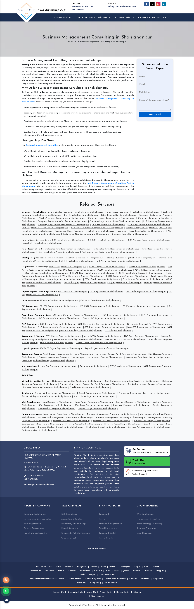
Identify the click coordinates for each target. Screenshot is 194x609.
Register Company (63, 17)
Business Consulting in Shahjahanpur (152, 421)
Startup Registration (32, 258)
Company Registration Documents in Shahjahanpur (63, 225)
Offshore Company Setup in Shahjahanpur (75, 315)
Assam (93, 567)
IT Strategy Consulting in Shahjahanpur (105, 427)
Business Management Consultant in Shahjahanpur (112, 414)
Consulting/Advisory (32, 414)
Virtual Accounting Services (36, 381)
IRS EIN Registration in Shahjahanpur (106, 240)
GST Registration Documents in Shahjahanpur (101, 324)
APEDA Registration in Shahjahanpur (67, 267)
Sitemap (137, 592)
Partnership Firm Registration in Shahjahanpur (116, 249)
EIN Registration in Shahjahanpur (68, 240)
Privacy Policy (106, 592)
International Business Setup (36, 240)
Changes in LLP (69, 538)
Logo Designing (144, 533)
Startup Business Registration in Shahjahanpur (131, 258)
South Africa (111, 583)
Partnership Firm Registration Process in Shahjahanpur (108, 252)
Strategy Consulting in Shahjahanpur (123, 424)
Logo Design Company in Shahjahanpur (94, 402)
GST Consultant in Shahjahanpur (125, 366)
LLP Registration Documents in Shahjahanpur (45, 228)
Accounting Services (32, 354)
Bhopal (92, 575)
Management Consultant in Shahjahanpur (63, 414)
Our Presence (97, 596)
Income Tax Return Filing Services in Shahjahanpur (77, 340)
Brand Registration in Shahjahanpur (97, 393)
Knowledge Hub (75, 592)
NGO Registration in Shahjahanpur (118, 215)
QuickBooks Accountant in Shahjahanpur (89, 388)
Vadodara (49, 571)
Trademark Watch (107, 533)
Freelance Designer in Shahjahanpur (131, 405)
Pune (108, 571)
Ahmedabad (35, 571)
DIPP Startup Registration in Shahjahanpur (118, 261)
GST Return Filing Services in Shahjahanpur (81, 331)
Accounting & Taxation (33, 336)
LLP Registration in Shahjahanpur (81, 215)
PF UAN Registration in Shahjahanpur (99, 306)
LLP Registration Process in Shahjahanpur (149, 225)
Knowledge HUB (146, 17)
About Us (91, 592)
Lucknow (148, 571)
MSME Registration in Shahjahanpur (147, 267)
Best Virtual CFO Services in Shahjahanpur (125, 340)
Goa (146, 567)
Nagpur (160, 571)
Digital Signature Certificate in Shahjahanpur (107, 349)
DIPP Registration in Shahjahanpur (77, 261)
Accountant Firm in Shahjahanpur (105, 357)
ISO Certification (30, 301)
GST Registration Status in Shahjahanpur (104, 327)
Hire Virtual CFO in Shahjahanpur (56, 343)
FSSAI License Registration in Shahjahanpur (46, 273)
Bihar (103, 567)
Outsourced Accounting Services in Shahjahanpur (76, 381)
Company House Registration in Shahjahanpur (141, 231)
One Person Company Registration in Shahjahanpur (133, 212)
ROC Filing (27, 375)
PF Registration (30, 306)
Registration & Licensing (34, 267)
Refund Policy (123, 592)
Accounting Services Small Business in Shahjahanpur (121, 354)
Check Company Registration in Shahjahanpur (62, 218)
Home (70, 42)
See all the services (97, 549)
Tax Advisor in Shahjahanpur (93, 366)
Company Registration (33, 212)
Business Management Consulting (42, 145)
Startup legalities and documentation (150, 450)
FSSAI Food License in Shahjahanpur (102, 279)
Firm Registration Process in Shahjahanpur (58, 252)
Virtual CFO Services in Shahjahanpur (102, 336)
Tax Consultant (29, 366)
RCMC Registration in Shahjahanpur (107, 267)
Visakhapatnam (107, 575)
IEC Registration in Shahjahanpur (106, 292)
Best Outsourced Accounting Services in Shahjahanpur (132, 381)
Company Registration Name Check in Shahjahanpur (115, 221)
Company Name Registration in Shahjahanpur (111, 218)
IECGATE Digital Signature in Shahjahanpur (61, 349)
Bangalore (82, 567)
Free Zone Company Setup (36, 315)
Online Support (145, 472)
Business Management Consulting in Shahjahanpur (121, 418)
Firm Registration (31, 249)
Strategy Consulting (146, 528)
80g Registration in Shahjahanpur (124, 283)
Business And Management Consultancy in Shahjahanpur (65, 418)
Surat (116, 571)
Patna (112, 567)
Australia (145, 579)
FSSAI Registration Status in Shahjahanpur (127, 276)
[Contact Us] (6, 581)
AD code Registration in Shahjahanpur (153, 270)
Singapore (158, 579)
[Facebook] (146, 4)
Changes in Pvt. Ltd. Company (76, 533)
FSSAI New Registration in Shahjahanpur (93, 273)
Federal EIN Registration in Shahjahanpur (42, 243)
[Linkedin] (164, 4)
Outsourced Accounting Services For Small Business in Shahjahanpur (92, 384)
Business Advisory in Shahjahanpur (38, 430)
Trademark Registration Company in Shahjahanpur (46, 397)
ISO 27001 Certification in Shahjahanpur (99, 301)
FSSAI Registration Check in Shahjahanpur (82, 276)
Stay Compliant (85, 17)
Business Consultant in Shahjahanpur (71, 421)
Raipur (137, 567)
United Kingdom (93, 579)
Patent (102, 519)
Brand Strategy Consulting (149, 524)
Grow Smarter (126, 17)
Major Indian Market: (44, 567)
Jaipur (126, 571)
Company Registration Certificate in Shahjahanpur (62, 221)
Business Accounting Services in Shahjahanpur (62, 357)
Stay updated (138, 461)
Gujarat (155, 567)
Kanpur (136, 571)
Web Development (31, 402)
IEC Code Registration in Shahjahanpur (146, 292)
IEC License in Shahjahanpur (72, 292)
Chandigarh (124, 567)
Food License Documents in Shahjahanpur (143, 279)
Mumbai (69, 567)
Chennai (72, 571)
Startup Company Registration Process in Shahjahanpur (74, 258)
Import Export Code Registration (39, 292)
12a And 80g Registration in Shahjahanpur (84, 283)
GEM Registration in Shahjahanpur (115, 270)
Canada (133, 579)
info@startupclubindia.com (122, 7)
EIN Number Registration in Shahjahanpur (149, 240)
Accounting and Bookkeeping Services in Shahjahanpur (48, 361)
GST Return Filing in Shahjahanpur (57, 324)
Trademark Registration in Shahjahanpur (55, 393)
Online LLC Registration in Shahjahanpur (103, 318)
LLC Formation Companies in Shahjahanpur (59, 318)
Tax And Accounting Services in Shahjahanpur (150, 384)
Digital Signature (30, 349)
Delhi (58, 567)
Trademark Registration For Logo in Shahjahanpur (144, 393)
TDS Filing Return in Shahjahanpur (141, 336)
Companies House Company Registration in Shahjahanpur (84, 231)
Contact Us (163, 17)
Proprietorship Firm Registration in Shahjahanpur (65, 249)
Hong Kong (95, 583)
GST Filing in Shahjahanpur (118, 331)
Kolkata (98, 571)
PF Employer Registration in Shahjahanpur (144, 306)
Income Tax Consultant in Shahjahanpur (57, 366)
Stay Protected (106, 17)
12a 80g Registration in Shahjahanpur (77, 270)
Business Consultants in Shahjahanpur (111, 421)
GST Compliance (30, 324)
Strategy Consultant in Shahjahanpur (84, 424)
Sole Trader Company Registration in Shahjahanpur (97, 228)
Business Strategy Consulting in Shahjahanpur (60, 427)
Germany (81, 583)
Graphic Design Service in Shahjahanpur (97, 409)
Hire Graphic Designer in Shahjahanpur (56, 409)
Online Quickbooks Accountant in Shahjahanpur (99, 343)
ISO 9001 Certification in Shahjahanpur (59, 301)
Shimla (61, 571)
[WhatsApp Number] (6, 591)
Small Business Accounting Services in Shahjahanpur (68, 354)
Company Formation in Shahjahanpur (130, 234)
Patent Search (106, 538)
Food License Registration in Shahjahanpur (61, 279)
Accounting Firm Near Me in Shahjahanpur (148, 357)
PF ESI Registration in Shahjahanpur (58, 306)
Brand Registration (108, 528)
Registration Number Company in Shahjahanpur (86, 234)
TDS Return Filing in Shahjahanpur (63, 336)
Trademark (27, 393)
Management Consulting (148, 519)
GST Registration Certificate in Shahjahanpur (60, 327)
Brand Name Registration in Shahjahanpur (94, 397)
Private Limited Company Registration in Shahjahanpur (75, 212)
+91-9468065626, (80, 7)
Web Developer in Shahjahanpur (55, 405)
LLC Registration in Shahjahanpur (119, 315)
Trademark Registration (110, 524)
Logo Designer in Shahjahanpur (57, 402)
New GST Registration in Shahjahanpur (146, 327)
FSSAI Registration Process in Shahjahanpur (140, 273)
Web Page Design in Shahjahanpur (92, 405)
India (61, 579)
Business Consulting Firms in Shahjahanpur (42, 424)
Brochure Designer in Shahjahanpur (133, 402)
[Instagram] (158, 4)
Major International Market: (43, 579)
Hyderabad (85, 571)
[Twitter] (152, 4)
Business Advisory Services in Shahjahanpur (149, 427)
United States (74, 579)
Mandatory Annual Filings (73, 524)
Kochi (82, 575)
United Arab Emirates (115, 579)
